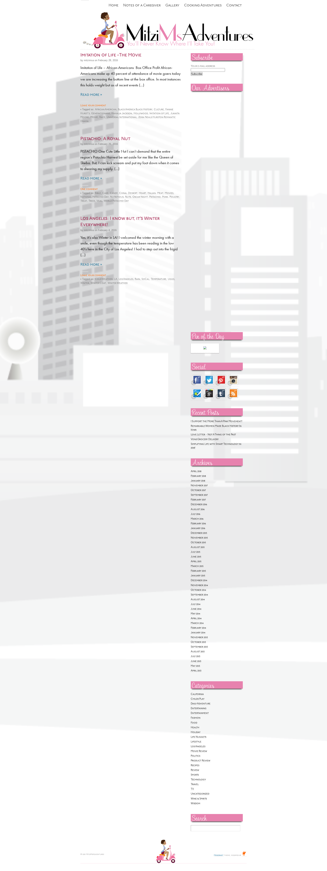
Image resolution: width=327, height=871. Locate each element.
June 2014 (196, 609)
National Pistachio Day (94, 197)
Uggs (171, 279)
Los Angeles (126, 279)
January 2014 (198, 632)
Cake (105, 193)
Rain (137, 279)
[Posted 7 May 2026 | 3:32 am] (205, 348)
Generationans (100, 113)
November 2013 (199, 637)
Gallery (172, 5)
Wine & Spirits (199, 799)
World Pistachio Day (116, 201)
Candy (114, 193)
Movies (169, 193)
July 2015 (195, 552)
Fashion (195, 718)
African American (105, 109)
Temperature (158, 279)
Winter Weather (118, 283)
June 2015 (196, 557)
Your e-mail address (203, 66)
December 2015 (199, 533)
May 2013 (195, 666)
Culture (159, 109)
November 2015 (199, 538)
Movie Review (199, 751)
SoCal (145, 279)
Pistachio (155, 197)
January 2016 (198, 528)
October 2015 (198, 542)
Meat (160, 193)
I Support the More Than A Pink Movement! (216, 421)
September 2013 (199, 647)
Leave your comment (93, 105)
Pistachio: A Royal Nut (105, 139)
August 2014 (198, 599)
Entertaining (198, 708)
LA (115, 279)
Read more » (91, 95)
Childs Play (197, 699)
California (197, 694)
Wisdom (195, 803)
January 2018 (198, 481)
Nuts (128, 197)
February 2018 (198, 476)
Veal (99, 201)
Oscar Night (140, 197)
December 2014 (199, 580)
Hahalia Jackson (121, 113)
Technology (198, 779)
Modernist (218, 855)
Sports (195, 775)
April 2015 (196, 561)
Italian (152, 193)
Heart (142, 193)
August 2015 (198, 547)
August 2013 (198, 651)
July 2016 (195, 514)
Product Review (200, 760)
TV (192, 789)
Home (113, 5)
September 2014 (199, 595)
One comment (89, 189)
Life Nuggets (198, 737)
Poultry (174, 197)
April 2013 (196, 671)
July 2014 (195, 604)
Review (195, 770)
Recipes (195, 765)
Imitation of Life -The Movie (110, 55)
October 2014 (198, 590)
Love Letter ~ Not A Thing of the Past (213, 434)
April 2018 (196, 471)
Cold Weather (104, 279)
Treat (83, 201)
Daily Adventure (200, 703)
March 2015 (197, 566)
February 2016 (198, 523)
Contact (234, 5)
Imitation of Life (159, 113)
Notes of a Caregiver (142, 5)
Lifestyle (196, 742)
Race (102, 117)
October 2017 (198, 490)
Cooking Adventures (203, 5)
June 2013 (196, 661)
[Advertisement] (202, 151)
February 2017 (198, 500)
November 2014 (199, 585)
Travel (195, 784)
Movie (94, 117)
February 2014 (198, 628)
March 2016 (197, 519)
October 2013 (198, 642)
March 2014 (197, 623)
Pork (165, 197)
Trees (92, 201)
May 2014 (195, 614)
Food (194, 723)
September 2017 (199, 495)
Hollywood (141, 113)
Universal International (122, 117)
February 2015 (198, 571)
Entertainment (200, 713)
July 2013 (195, 656)
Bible (98, 193)
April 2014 (196, 618)
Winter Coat (98, 283)
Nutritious (117, 197)
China (123, 193)
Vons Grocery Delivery (205, 439)
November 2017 (199, 485)
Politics (195, 756)
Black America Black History (135, 109)
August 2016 (198, 509)
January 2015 (198, 575)
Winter (84, 283)
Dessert (132, 193)
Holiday (195, 732)
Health (195, 727)
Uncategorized (200, 794)
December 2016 (199, 504)
